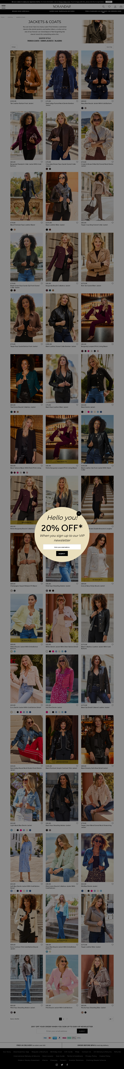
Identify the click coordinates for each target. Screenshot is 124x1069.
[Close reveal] (79, 513)
